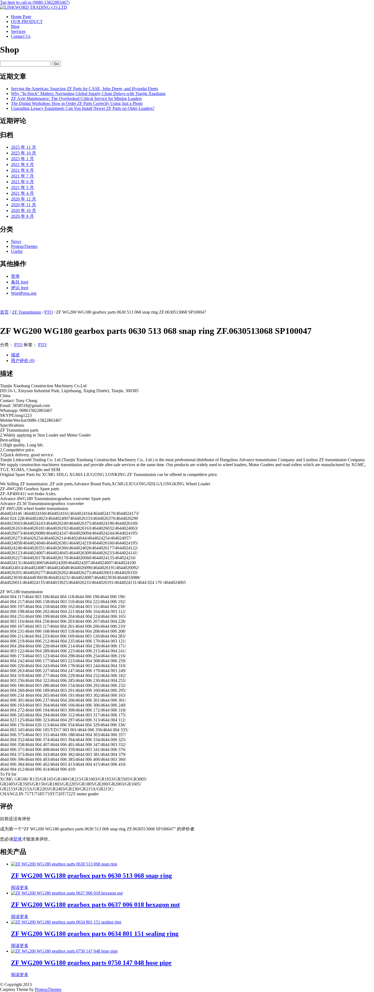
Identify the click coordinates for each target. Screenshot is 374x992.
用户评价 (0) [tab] (22, 360)
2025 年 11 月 (23, 147)
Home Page (21, 16)
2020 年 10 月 (23, 210)
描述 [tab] (15, 354)
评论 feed (19, 287)
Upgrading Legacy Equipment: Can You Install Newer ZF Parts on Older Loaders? (82, 108)
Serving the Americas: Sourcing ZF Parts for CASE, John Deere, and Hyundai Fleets (84, 88)
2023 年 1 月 (22, 158)
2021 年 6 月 (22, 181)
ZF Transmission (26, 312)
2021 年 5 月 (22, 187)
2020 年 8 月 (22, 216)
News (16, 241)
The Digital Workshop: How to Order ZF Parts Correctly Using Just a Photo (77, 103)
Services (18, 31)
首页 (4, 312)
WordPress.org (23, 293)
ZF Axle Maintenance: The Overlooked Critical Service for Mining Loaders (76, 98)
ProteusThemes (24, 246)
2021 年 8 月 (22, 170)
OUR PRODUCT (27, 21)
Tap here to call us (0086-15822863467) (35, 2)
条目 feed (19, 282)
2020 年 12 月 (23, 199)
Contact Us (20, 36)
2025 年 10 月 (23, 153)
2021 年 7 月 (22, 176)
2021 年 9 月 (22, 164)
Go (56, 64)
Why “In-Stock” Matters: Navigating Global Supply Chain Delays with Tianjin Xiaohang (88, 93)
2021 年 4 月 (22, 193)
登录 (15, 276)
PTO (48, 312)
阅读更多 (19, 887)
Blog (15, 26)
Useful (16, 251)
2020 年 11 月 (23, 204)
